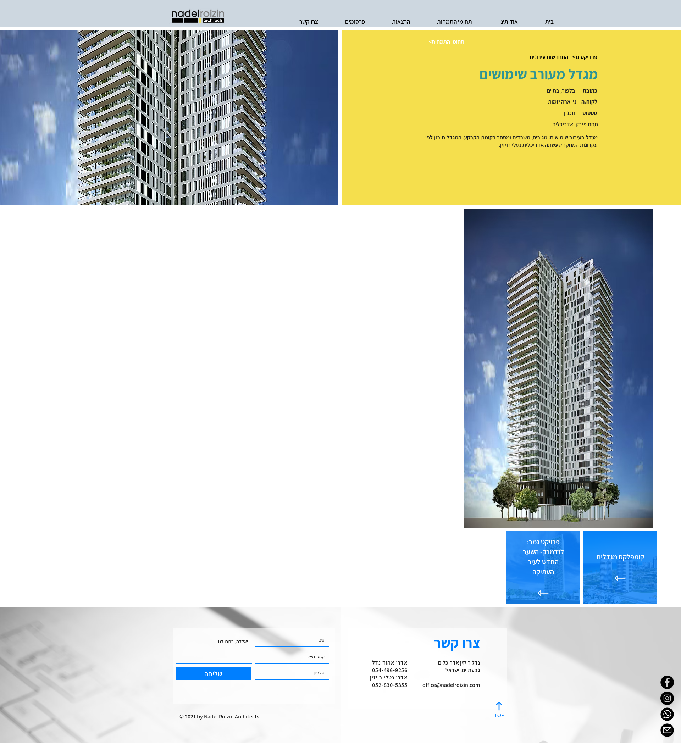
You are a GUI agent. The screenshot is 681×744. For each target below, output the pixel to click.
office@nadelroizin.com (451, 685)
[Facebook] (667, 682)
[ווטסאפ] (667, 714)
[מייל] (667, 730)
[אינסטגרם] (667, 698)
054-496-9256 (390, 670)
